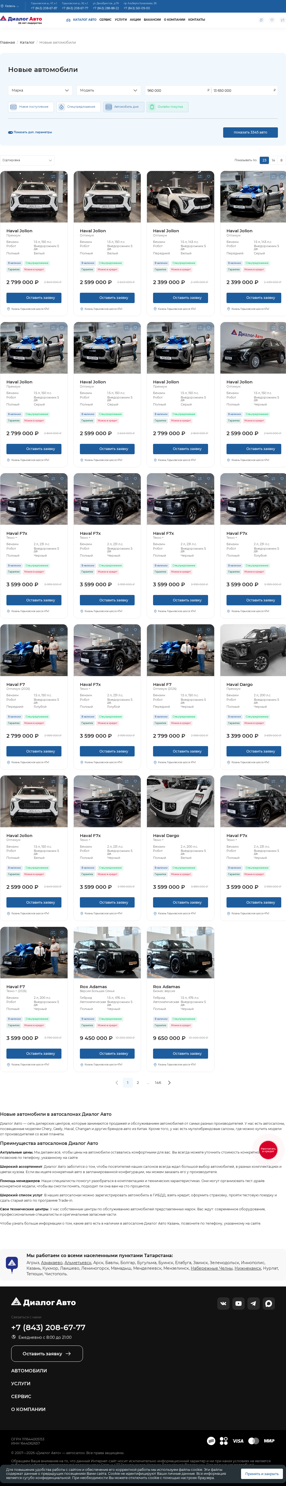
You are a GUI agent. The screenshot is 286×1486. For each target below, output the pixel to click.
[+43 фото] (107, 952)
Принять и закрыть (262, 1474)
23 (264, 160)
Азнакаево (52, 1262)
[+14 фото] (34, 499)
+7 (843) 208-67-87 (44, 8)
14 (273, 160)
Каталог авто (84, 20)
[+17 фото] (180, 650)
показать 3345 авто (250, 132)
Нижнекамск (248, 1268)
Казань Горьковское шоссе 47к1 (30, 309)
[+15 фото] (34, 196)
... (148, 1082)
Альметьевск (78, 1262)
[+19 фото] (34, 348)
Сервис (105, 20)
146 (158, 1082)
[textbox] (38, 90)
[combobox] (40, 90)
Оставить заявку (34, 299)
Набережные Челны (212, 1268)
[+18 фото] (180, 801)
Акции (135, 20)
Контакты (196, 20)
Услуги (121, 20)
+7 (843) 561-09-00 (137, 8)
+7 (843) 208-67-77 (75, 8)
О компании (174, 20)
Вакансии (152, 20)
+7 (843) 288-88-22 (106, 8)
